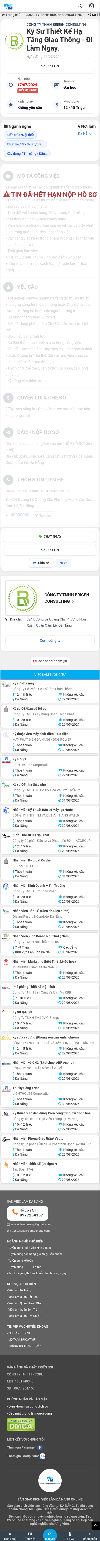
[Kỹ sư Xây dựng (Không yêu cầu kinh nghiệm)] (6, 1037)
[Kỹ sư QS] (6, 760)
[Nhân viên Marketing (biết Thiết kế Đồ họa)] (6, 962)
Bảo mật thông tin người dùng (30, 1413)
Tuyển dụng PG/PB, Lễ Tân (24, 1267)
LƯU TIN (53, 66)
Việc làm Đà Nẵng (19, 1290)
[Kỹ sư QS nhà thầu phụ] (6, 785)
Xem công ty (50, 640)
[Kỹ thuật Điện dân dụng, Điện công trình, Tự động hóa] (6, 1114)
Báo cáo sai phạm (51, 661)
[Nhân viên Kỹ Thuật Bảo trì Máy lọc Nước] (6, 810)
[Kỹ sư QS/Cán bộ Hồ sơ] (6, 709)
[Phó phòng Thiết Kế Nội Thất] (6, 987)
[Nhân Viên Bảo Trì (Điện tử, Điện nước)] (6, 911)
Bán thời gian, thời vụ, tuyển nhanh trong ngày (37, 1273)
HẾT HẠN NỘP (28, 90)
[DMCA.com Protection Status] (21, 1424)
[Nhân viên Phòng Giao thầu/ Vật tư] (6, 1139)
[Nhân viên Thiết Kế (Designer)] (6, 1164)
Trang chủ (12, 15)
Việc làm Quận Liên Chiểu (24, 1316)
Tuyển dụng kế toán (20, 1260)
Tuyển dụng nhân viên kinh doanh (29, 1247)
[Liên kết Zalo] (42, 1456)
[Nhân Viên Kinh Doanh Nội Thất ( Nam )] (6, 937)
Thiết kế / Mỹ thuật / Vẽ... (25, 144)
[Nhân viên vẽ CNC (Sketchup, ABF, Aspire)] (6, 1063)
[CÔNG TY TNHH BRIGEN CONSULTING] (14, 40)
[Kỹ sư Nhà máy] (6, 684)
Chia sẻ (43, 563)
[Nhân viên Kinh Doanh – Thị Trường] (6, 886)
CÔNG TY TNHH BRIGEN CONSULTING (54, 15)
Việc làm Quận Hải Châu (23, 1297)
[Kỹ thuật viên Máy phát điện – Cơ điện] (6, 734)
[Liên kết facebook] (39, 1447)
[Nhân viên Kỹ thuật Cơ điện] (6, 861)
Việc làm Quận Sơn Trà (22, 1309)
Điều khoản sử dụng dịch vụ (28, 1406)
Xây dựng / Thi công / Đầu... (27, 153)
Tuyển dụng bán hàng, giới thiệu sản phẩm (35, 1254)
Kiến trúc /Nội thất (20, 135)
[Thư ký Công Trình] (6, 1088)
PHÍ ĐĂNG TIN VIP (20, 1333)
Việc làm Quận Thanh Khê (24, 1303)
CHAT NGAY (52, 536)
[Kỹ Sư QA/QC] (6, 1011)
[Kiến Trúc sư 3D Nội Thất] (6, 835)
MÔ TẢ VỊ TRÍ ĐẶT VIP (22, 1339)
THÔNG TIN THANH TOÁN (25, 1346)
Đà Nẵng (84, 133)
